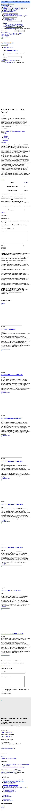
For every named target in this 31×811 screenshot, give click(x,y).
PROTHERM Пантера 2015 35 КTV (12, 547)
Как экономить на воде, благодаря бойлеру (14, 767)
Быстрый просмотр (5, 349)
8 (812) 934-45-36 (6, 732)
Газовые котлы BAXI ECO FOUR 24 (12, 634)
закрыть (2, 805)
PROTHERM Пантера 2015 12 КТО (12, 461)
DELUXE (19, 8)
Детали (5, 137)
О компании (4, 753)
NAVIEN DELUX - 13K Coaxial (8, 34)
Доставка (5, 140)
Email (2, 245)
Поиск (16, 769)
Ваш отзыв (4, 231)
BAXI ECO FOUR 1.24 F (8, 329)
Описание (5, 136)
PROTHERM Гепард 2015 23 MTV (11, 418)
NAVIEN (26, 182)
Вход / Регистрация (8, 800)
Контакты (3, 756)
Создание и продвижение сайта (8, 772)
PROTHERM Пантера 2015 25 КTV (12, 375)
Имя (2, 242)
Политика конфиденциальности (8, 758)
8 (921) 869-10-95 (6, 736)
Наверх (2, 807)
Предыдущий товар (5, 11)
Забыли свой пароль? (8, 62)
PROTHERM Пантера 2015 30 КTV (12, 504)
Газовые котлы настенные (10, 8)
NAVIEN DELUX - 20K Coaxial (8, 60)
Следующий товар (5, 37)
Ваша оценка (4, 228)
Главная (2, 8)
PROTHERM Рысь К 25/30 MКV (11, 590)
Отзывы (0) (6, 138)
